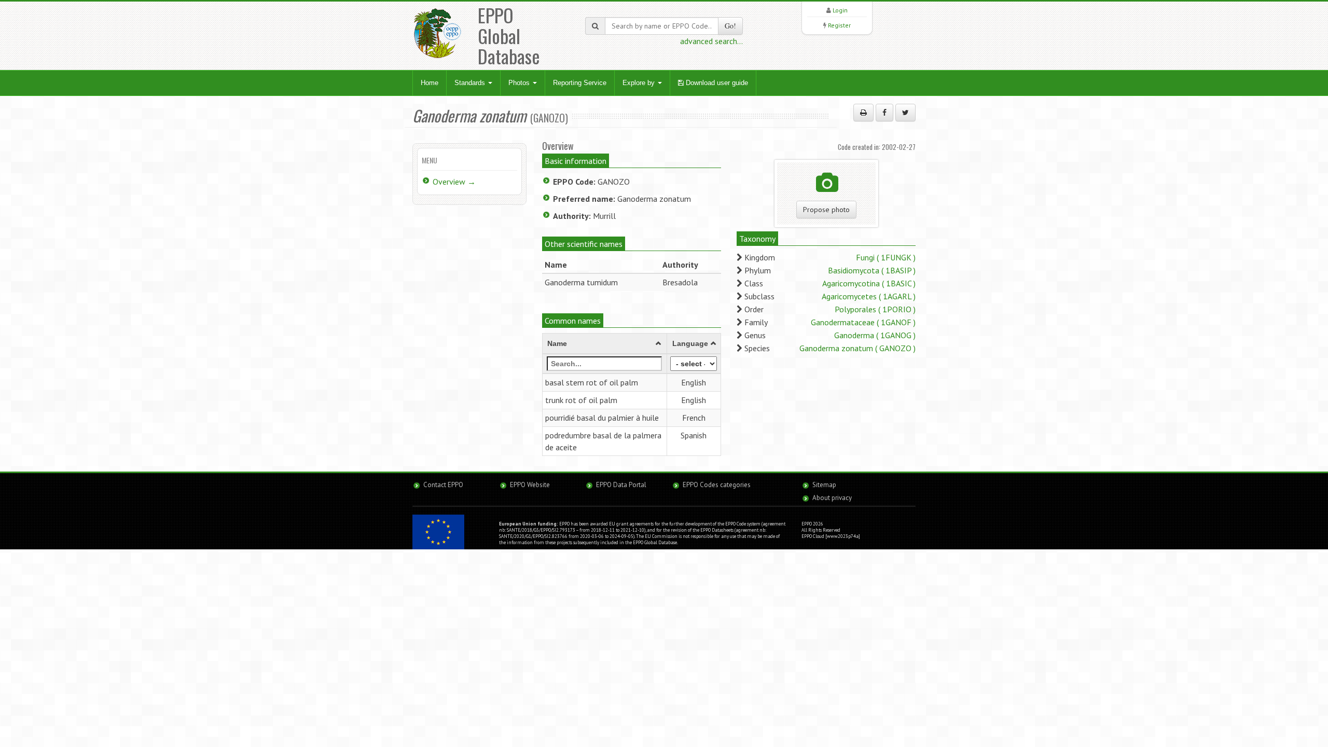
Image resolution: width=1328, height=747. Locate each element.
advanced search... (711, 41)
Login (840, 10)
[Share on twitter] (905, 112)
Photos (520, 83)
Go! (730, 26)
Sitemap (824, 484)
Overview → (454, 181)
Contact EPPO (443, 484)
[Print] (863, 112)
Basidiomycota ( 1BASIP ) (872, 270)
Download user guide (716, 83)
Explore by (639, 83)
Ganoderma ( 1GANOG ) (875, 335)
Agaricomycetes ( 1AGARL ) (869, 296)
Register (839, 25)
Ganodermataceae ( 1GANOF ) (863, 322)
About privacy (832, 497)
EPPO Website (530, 484)
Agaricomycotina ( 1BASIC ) (869, 283)
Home (429, 83)
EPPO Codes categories (717, 484)
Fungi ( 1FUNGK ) (886, 257)
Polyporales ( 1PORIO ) (875, 309)
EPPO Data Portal (621, 484)
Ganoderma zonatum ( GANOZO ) (857, 348)
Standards (470, 83)
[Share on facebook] (884, 112)
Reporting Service (579, 83)
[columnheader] (605, 344)
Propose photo (826, 209)
